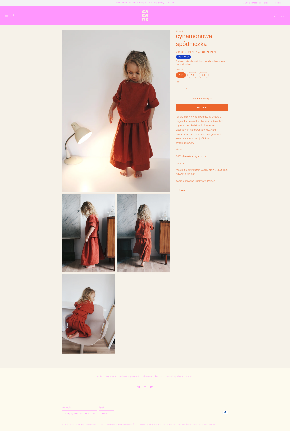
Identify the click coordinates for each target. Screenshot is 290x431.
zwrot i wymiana (174, 376)
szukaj (100, 376)
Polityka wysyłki (168, 424)
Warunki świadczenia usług (189, 424)
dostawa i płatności (153, 376)
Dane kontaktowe (108, 424)
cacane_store (74, 424)
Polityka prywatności (126, 424)
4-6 (204, 75)
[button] (6, 15)
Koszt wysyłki (205, 61)
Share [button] (182, 190)
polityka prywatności (129, 376)
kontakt (189, 376)
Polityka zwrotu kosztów (149, 424)
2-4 (192, 75)
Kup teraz (202, 107)
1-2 (181, 75)
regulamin (111, 376)
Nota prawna (209, 424)
